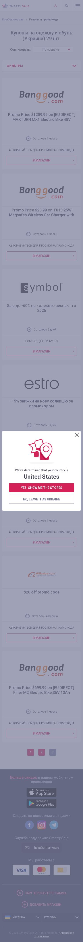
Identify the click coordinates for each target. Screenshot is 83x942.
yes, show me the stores (41, 488)
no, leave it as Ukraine (41, 499)
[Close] (77, 435)
